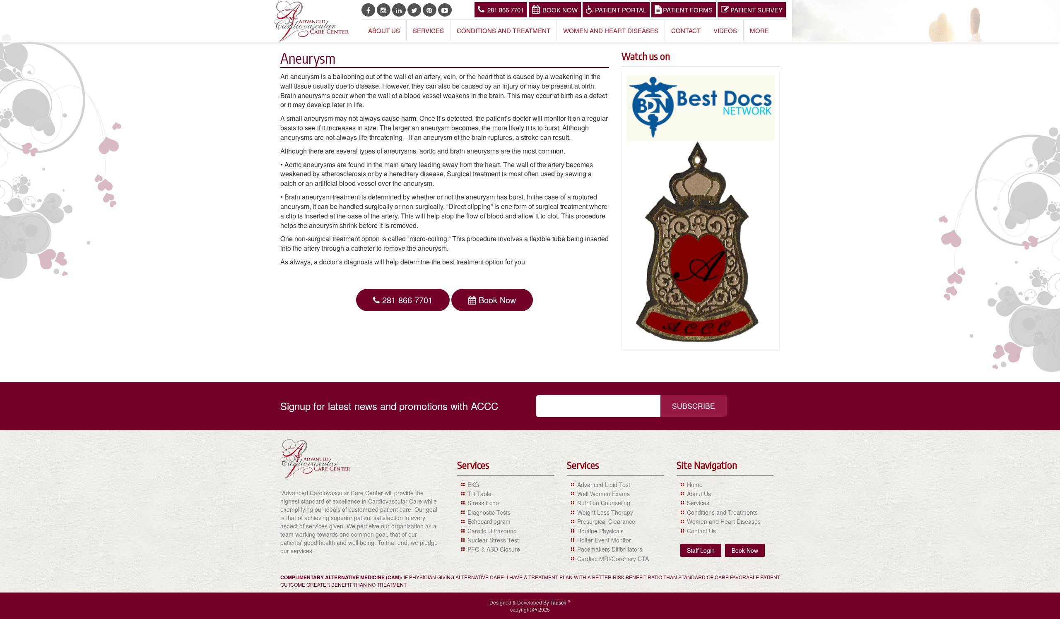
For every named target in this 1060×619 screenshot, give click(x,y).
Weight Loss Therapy (605, 512)
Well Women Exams (603, 493)
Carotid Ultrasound (492, 531)
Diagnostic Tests (489, 512)
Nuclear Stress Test (493, 540)
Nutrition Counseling (603, 503)
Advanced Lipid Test (603, 484)
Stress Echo (483, 503)
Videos (725, 30)
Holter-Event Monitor (604, 540)
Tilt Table (479, 493)
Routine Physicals (600, 531)
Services (428, 30)
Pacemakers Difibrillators (609, 549)
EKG (473, 484)
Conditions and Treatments (722, 512)
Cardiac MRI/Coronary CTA (613, 558)
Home (695, 484)
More (759, 30)
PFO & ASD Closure (493, 549)
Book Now (560, 9)
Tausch (559, 602)
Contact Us (701, 531)
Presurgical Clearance (606, 521)
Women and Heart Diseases (610, 30)
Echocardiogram (489, 521)
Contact (686, 30)
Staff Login (701, 550)
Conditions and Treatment (503, 30)
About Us (384, 30)
